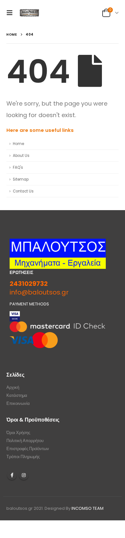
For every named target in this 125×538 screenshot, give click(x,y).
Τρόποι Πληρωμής (23, 457)
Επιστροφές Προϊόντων (27, 449)
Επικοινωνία (18, 403)
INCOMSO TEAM (87, 508)
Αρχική (12, 387)
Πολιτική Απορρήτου (25, 441)
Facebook (12, 475)
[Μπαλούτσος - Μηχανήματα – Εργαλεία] (29, 13)
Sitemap (21, 179)
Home (18, 143)
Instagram (24, 475)
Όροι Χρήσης (18, 433)
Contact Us (23, 191)
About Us (21, 155)
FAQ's (18, 167)
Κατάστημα (16, 395)
